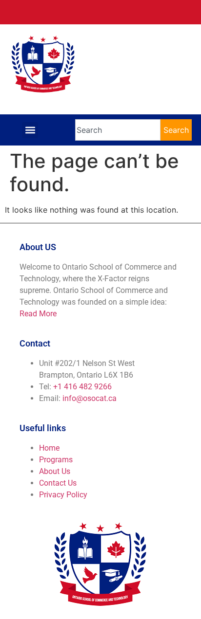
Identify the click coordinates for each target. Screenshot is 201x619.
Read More (38, 313)
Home (49, 448)
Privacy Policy (63, 494)
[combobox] (118, 130)
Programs (56, 459)
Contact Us (58, 483)
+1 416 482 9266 (82, 386)
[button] (30, 130)
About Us (54, 471)
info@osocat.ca (89, 398)
